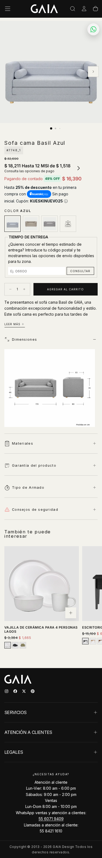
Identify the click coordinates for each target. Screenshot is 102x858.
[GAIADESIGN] (44, 8)
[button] (7, 8)
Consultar (80, 271)
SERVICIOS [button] (15, 712)
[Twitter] (24, 691)
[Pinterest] (32, 691)
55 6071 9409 (51, 818)
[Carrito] (95, 8)
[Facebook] (15, 691)
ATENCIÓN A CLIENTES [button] (28, 732)
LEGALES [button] (13, 752)
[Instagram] (6, 691)
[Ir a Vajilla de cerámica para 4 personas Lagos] (41, 583)
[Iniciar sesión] (84, 8)
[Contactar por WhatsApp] (93, 29)
